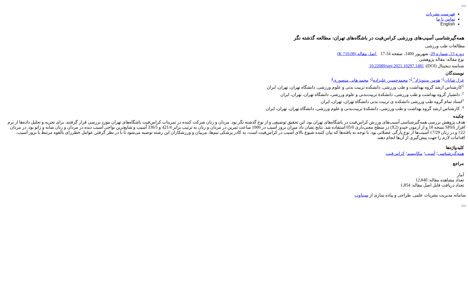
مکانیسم (414, 153)
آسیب (430, 153)
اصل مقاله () (357, 53)
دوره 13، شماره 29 (447, 53)
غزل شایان (454, 80)
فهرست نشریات (440, 14)
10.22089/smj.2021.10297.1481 (396, 66)
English (447, 24)
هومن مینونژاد (426, 80)
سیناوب (361, 195)
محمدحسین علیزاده (390, 80)
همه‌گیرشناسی (451, 153)
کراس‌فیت (395, 153)
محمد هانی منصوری (351, 80)
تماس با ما (445, 19)
